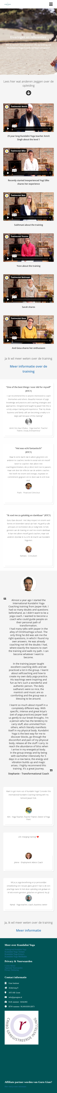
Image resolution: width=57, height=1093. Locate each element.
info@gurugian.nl (15, 997)
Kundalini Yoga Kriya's (14, 954)
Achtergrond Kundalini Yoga (15, 949)
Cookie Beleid (10, 966)
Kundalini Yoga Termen (15, 952)
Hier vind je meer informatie (15, 1087)
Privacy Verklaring (12, 970)
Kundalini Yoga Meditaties (16, 956)
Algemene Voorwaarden (14, 968)
